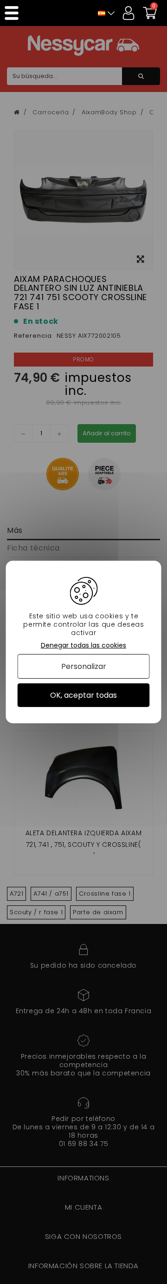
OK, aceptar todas (83, 695)
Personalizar (83, 666)
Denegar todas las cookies (83, 645)
